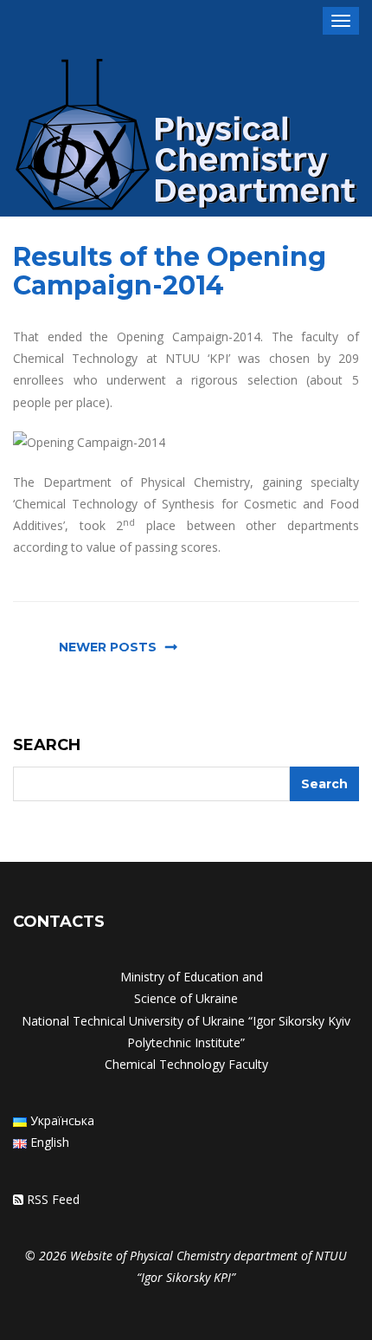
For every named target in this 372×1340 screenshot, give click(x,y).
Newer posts (108, 647)
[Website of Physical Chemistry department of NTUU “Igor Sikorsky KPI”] (186, 138)
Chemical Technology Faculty (186, 1064)
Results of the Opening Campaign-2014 (169, 271)
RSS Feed (53, 1199)
